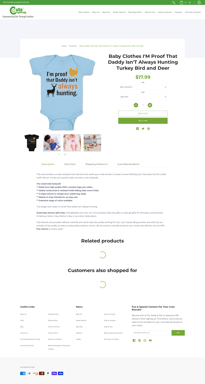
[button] (185, 2)
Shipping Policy (53, 314)
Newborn (79, 333)
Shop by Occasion (110, 320)
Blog (21, 327)
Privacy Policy (53, 333)
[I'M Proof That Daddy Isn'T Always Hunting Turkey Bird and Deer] (31, 143)
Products (73, 46)
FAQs (22, 320)
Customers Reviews (27, 345)
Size (143, 82)
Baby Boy (79, 327)
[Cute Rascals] (18, 12)
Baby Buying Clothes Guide (113, 333)
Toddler (78, 339)
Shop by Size (108, 327)
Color (143, 92)
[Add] (150, 105)
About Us (23, 314)
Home (63, 46)
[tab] (48, 164)
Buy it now (143, 120)
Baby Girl (79, 314)
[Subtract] (136, 105)
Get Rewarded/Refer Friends (30, 339)
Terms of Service (54, 327)
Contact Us (24, 333)
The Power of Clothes (111, 339)
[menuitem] (173, 2)
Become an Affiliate (55, 339)
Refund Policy (53, 320)
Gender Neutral (81, 320)
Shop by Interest (109, 314)
